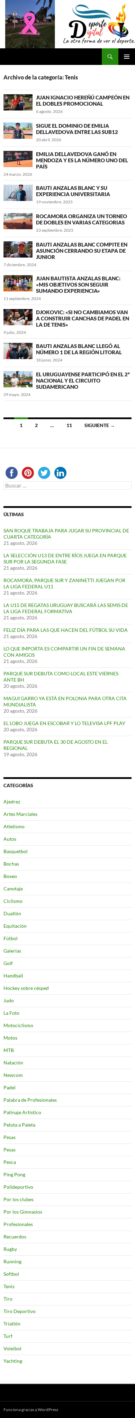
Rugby (10, 1249)
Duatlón (12, 913)
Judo (8, 1000)
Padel (9, 1087)
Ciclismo (12, 901)
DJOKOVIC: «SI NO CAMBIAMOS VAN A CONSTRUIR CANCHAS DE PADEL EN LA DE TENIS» (82, 318)
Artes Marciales (20, 814)
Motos (10, 1038)
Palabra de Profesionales (30, 1100)
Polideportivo (18, 1187)
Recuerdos (14, 1236)
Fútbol (10, 938)
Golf (8, 963)
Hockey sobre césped (26, 988)
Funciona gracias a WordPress (30, 1409)
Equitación (15, 926)
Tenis (9, 1286)
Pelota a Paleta (19, 1125)
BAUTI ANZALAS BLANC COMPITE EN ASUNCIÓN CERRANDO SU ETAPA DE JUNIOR (81, 250)
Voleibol (12, 1348)
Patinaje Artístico (22, 1112)
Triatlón (11, 1324)
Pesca (9, 1162)
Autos (9, 839)
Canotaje (13, 888)
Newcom (13, 1075)
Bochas (11, 864)
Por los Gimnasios (22, 1212)
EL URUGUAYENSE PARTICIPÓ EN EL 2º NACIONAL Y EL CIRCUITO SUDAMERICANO (83, 380)
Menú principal (126, 56)
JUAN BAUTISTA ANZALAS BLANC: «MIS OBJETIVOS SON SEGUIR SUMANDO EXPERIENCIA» (78, 284)
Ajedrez (11, 801)
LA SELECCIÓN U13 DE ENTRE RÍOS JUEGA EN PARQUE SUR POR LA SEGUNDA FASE (65, 558)
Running (12, 1261)
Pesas (9, 1137)
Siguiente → (99, 425)
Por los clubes (18, 1199)
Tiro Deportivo (19, 1311)
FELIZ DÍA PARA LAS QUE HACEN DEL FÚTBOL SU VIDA (65, 630)
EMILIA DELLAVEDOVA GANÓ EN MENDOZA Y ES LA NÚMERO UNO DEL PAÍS (82, 160)
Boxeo (10, 876)
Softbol (11, 1274)
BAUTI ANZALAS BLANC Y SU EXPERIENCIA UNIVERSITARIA (73, 191)
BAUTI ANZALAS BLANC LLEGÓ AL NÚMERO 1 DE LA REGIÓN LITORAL (79, 349)
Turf (7, 1336)
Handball (13, 975)
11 (69, 425)
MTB (8, 1050)
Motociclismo (18, 1025)
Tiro (7, 1299)
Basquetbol (15, 851)
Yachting (12, 1361)
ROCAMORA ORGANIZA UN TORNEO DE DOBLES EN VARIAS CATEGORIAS (81, 219)
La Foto (11, 1013)
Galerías (12, 951)
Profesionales (18, 1224)
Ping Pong (14, 1174)
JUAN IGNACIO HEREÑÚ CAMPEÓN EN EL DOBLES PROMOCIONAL (82, 100)
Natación (13, 1062)
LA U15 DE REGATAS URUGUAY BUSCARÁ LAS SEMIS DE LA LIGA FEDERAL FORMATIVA (65, 608)
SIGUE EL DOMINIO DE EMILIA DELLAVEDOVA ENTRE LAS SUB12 (77, 129)
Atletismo (14, 826)
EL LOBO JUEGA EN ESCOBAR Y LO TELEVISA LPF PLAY (64, 723)
